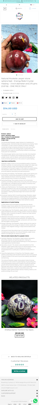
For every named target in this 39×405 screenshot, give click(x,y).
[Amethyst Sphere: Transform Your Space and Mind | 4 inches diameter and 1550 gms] (19, 304)
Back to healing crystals (21, 356)
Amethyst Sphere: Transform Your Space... (19, 330)
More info (5, 129)
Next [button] (37, 319)
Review (13, 129)
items (34, 8)
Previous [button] (2, 319)
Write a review (19, 371)
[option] (19, 48)
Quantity (4, 114)
